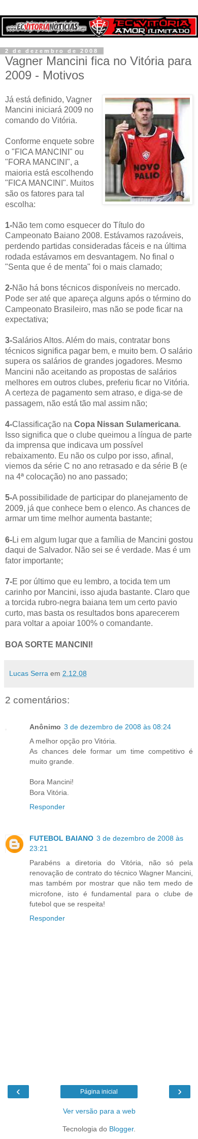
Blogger (121, 1129)
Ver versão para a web (99, 1111)
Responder (47, 807)
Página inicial (99, 1091)
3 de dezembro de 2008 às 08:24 (117, 727)
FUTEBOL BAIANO (61, 838)
